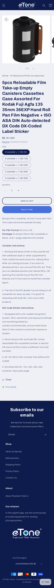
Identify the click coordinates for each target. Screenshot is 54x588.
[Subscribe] (45, 435)
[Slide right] (33, 69)
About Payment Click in (17, 496)
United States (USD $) (26, 564)
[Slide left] (21, 69)
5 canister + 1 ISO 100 (16, 159)
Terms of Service (14, 452)
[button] (3, 5)
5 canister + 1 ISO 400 (16, 172)
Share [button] (8, 380)
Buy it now (27, 209)
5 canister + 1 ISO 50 (16, 152)
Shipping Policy (13, 465)
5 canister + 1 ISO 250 (16, 165)
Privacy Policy (12, 471)
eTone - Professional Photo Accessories (27, 579)
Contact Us (11, 478)
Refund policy (12, 458)
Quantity (6, 185)
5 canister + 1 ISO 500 (16, 178)
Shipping (5, 142)
